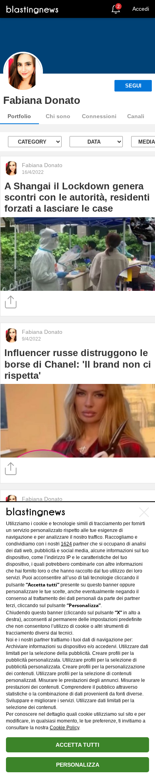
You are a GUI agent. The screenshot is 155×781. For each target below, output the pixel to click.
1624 (66, 544)
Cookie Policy (64, 727)
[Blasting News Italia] (32, 9)
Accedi (140, 9)
